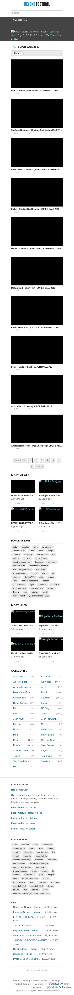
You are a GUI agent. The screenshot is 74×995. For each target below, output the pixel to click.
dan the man (42, 554)
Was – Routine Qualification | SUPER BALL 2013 (34, 91)
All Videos (46, 682)
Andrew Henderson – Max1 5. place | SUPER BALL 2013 (38, 446)
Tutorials (45, 761)
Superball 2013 (20, 750)
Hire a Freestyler (19, 789)
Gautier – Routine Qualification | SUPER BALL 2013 (36, 248)
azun (41, 551)
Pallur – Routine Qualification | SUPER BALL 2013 (35, 209)
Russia (16, 745)
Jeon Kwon (18, 719)
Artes (31, 551)
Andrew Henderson (22, 687)
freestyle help (41, 558)
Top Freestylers (21, 761)
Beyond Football (36, 991)
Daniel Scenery (20, 703)
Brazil (44, 692)
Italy (15, 713)
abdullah (25, 547)
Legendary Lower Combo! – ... (28, 930)
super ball (55, 585)
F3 (53, 554)
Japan (44, 713)
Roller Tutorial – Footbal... (26, 949)
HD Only (45, 708)
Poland (16, 740)
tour (25, 592)
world (45, 592)
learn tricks (40, 569)
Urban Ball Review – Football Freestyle (30, 495)
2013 (15, 547)
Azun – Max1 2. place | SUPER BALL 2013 (31, 406)
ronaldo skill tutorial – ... (25, 954)
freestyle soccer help (21, 562)
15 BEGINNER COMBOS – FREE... (31, 940)
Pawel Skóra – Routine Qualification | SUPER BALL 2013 (38, 169)
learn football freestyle (39, 566)
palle (41, 577)
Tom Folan (46, 756)
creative (16, 554)
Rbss (15, 581)
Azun (43, 687)
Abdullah (45, 676)
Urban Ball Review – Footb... (27, 907)
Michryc (16, 577)
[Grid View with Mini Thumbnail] (52, 53)
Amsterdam (47, 547)
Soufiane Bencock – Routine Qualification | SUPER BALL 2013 (41, 130)
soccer (46, 581)
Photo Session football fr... (26, 959)
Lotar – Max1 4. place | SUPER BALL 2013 (31, 367)
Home (16, 980)
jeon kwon (52, 562)
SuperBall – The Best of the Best (55, 626)
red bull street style (30, 581)
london (34, 573)
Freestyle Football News (23, 823)
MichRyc (45, 724)
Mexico (16, 724)
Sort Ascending (26, 53)
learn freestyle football (22, 569)
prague (51, 577)
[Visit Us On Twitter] (59, 984)
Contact (37, 987)
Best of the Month (22, 692)
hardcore (39, 562)
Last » (40, 466)
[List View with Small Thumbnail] (59, 53)
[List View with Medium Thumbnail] (55, 53)
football (16, 558)
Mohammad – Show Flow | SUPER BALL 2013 (33, 288)
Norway (17, 729)
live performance (20, 573)
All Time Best (20, 682)
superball (42, 585)
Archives (39, 984)
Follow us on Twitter (33, 974)
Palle (15, 734)
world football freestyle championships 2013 (31, 596)
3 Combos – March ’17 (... (26, 925)
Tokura (16, 592)
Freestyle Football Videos (24, 807)
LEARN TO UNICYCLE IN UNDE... (30, 917)
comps (50, 551)
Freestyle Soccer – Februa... (27, 912)
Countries (46, 697)
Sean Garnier (47, 745)
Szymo (50, 588)
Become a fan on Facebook (39, 974)
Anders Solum (19, 551)
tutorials (35, 592)
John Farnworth (48, 719)
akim (36, 547)
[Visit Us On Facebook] (59, 987)
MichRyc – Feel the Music (23, 653)
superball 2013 (36, 588)
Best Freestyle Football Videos (26, 813)
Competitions (19, 697)
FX (14, 708)
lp (53, 573)
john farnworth (19, 566)
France (44, 703)
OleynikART (29, 577)
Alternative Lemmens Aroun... (28, 935)
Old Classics (47, 729)
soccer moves (19, 585)
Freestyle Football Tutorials (24, 818)
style (32, 585)
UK (14, 766)
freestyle (27, 558)
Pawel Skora (47, 734)
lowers (44, 573)
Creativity (28, 554)
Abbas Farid (19, 676)
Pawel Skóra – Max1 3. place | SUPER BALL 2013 (35, 327)
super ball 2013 (19, 588)
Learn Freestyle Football (23, 828)
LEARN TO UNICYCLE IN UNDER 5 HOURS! (32, 523)
